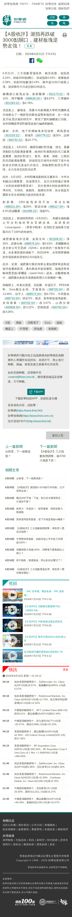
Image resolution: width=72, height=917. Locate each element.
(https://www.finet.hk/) (29, 410)
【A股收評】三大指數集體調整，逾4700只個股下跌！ (53, 456)
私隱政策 (50, 829)
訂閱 (52, 17)
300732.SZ (15, 139)
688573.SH (34, 293)
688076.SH (32, 243)
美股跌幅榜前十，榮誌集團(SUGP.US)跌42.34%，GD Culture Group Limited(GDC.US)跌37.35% (39, 735)
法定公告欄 (9, 825)
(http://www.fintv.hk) (39, 421)
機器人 (9, 328)
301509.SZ (56, 239)
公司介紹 (36, 825)
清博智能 (8, 840)
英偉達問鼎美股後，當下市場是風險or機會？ (40, 519)
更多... (54, 844)
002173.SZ (56, 94)
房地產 (38, 328)
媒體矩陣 (63, 3)
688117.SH (56, 206)
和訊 (31, 840)
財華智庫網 (11, 3)
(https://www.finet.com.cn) (37, 415)
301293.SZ (12, 103)
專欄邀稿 (50, 825)
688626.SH (33, 98)
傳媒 (18, 322)
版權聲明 (23, 829)
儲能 (59, 322)
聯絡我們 (63, 8)
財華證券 (51, 3)
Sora (48, 322)
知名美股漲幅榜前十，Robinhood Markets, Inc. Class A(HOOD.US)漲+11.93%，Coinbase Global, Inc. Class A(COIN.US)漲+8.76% (40, 777)
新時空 (41, 840)
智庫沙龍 (51, 8)
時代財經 (52, 840)
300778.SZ (43, 135)
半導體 (24, 328)
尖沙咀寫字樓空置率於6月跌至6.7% (43, 651)
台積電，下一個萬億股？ (29, 478)
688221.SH (13, 206)
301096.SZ (30, 211)
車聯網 (52, 328)
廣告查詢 (23, 825)
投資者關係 (9, 829)
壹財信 (17, 844)
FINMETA (38, 3)
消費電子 (33, 322)
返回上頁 (57, 435)
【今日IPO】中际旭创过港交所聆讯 (43, 621)
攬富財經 (42, 844)
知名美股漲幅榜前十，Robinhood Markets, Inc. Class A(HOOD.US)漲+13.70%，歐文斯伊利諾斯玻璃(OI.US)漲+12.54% (40, 699)
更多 (66, 669)
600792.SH (59, 307)
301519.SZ (12, 135)
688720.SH (56, 289)
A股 (7, 322)
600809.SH (13, 307)
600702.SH (28, 302)
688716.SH (12, 298)
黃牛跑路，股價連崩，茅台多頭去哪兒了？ (39, 560)
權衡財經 (29, 844)
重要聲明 (36, 829)
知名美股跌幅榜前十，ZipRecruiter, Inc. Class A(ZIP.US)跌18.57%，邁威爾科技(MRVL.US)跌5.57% (40, 685)
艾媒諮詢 (21, 840)
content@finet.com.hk (21, 376)
